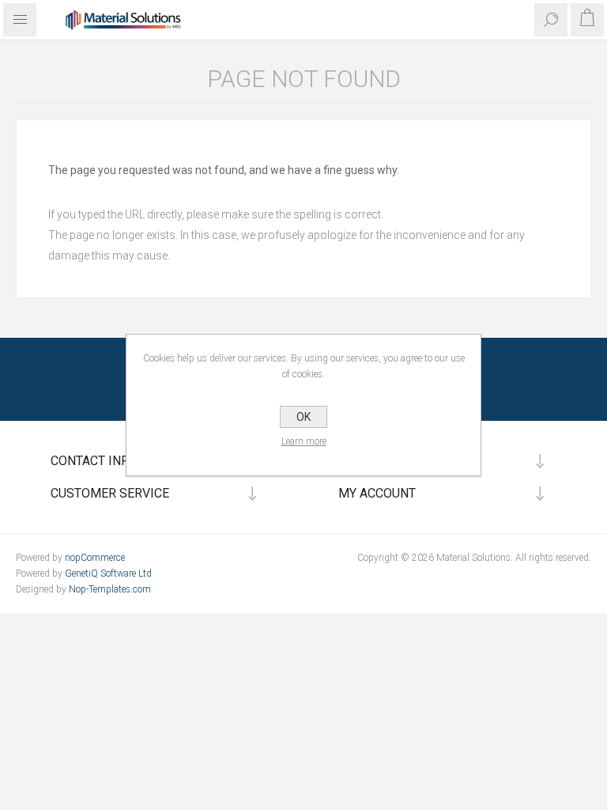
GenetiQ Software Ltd (108, 573)
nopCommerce (95, 557)
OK (303, 417)
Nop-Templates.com (110, 589)
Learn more (303, 441)
